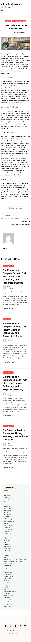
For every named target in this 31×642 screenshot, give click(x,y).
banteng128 (7, 597)
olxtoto (6, 504)
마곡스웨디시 (8, 604)
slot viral (6, 553)
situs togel (7, 527)
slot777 (6, 557)
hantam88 (7, 506)
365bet (6, 502)
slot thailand (7, 548)
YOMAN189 (7, 578)
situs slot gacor (8, 576)
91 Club (6, 512)
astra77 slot (7, 606)
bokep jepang (8, 519)
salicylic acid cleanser (10, 591)
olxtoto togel (7, 566)
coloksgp (6, 555)
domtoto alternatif (9, 521)
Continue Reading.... (8, 309)
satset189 (7, 551)
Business (7, 319)
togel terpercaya (8, 508)
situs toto (6, 532)
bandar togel (7, 510)
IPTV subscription (9, 595)
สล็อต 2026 (7, 540)
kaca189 (6, 602)
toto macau (7, 514)
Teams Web (7, 534)
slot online (7, 570)
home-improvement (19, 21)
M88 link (6, 500)
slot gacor (7, 544)
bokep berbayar (8, 538)
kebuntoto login (8, 574)
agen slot (6, 517)
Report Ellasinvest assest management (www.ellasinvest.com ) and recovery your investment (15, 561)
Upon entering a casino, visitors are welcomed (14, 218)
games (8, 21)
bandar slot (7, 495)
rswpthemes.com (18, 634)
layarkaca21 (7, 497)
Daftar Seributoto (9, 529)
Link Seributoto (8, 525)
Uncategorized (8, 266)
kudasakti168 (8, 600)
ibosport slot (7, 593)
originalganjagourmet (11, 4)
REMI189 (6, 580)
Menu (3, 11)
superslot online (8, 572)
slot (5, 542)
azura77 (6, 523)
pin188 (6, 587)
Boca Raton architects (15, 208)
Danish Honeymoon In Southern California (17, 224)
